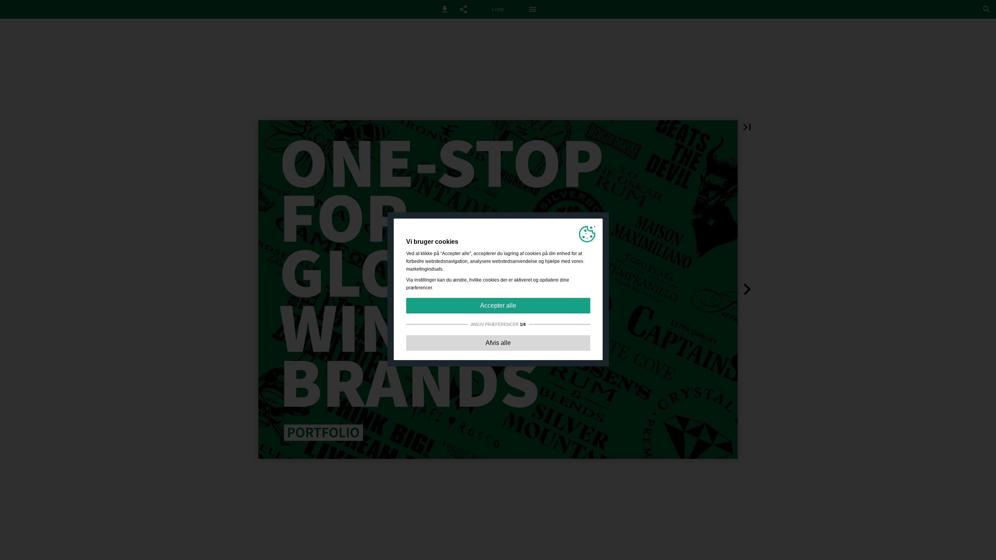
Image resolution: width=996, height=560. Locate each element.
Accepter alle (498, 305)
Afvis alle (498, 343)
